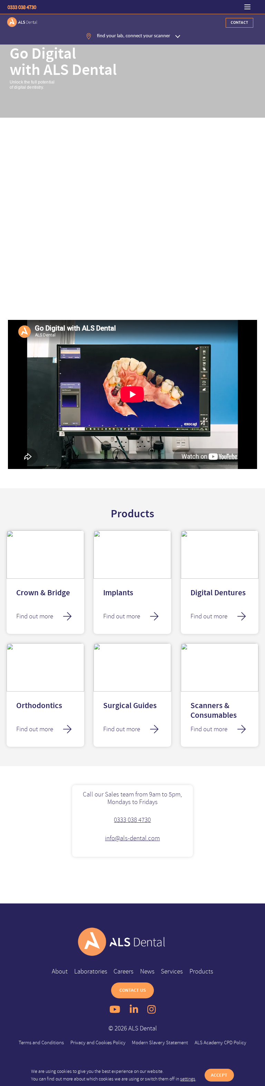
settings (187, 1079)
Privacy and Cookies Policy (98, 1042)
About (60, 971)
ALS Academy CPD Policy (220, 1042)
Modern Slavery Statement (160, 1042)
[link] (132, 942)
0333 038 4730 (22, 7)
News (147, 971)
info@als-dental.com (132, 838)
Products (201, 971)
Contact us (132, 990)
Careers (124, 971)
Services (172, 971)
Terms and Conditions (41, 1042)
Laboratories (90, 971)
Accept (219, 1075)
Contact (239, 23)
